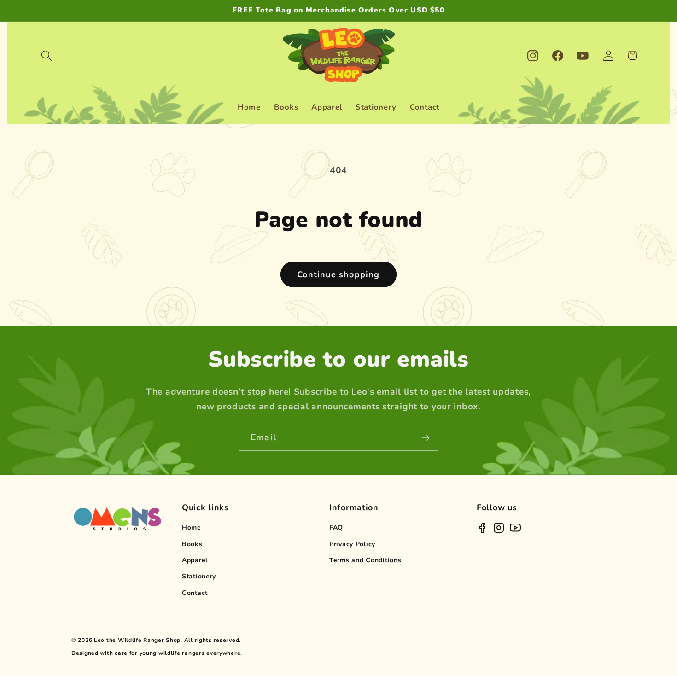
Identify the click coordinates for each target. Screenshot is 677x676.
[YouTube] (515, 527)
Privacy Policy (352, 544)
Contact (195, 593)
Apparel (195, 560)
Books (192, 544)
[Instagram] (498, 527)
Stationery (199, 576)
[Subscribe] (425, 438)
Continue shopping (338, 274)
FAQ (336, 527)
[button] (47, 55)
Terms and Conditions (365, 560)
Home (191, 527)
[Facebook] (482, 527)
